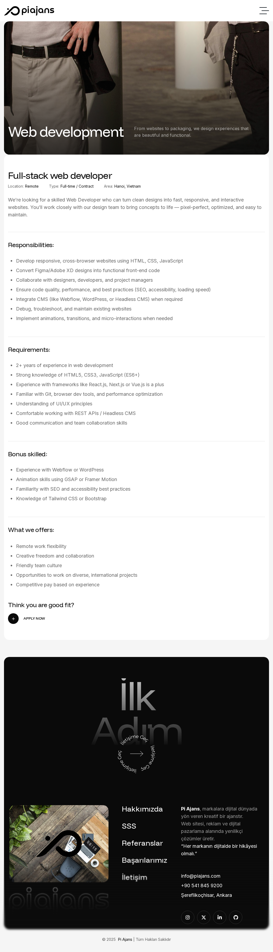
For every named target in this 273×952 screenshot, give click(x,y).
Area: (108, 186)
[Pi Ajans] (29, 10)
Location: (16, 186)
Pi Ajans (125, 939)
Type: (54, 186)
